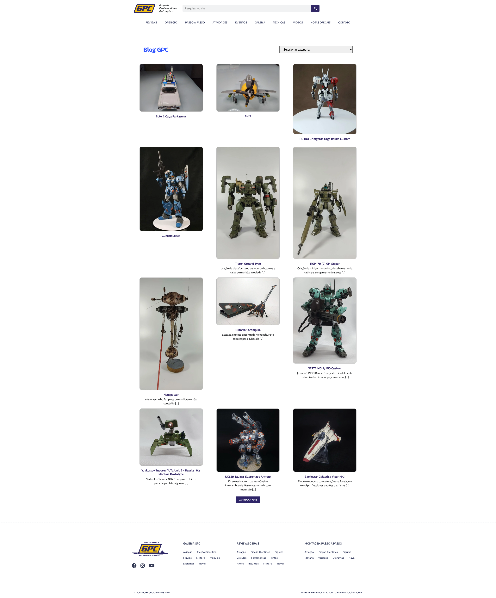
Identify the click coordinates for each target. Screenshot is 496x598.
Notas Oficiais (321, 22)
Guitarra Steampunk (248, 330)
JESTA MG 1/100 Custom (325, 368)
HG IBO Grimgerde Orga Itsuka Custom (325, 138)
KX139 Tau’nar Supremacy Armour (248, 476)
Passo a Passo (195, 22)
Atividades (220, 22)
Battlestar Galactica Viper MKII (325, 476)
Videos (298, 22)
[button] (248, 499)
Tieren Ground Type (248, 263)
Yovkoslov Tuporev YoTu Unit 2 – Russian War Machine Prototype (171, 472)
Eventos (241, 22)
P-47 (248, 116)
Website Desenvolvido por (331, 592)
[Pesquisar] (315, 8)
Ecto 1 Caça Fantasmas (171, 116)
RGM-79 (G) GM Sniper (325, 263)
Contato (344, 22)
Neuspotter (171, 394)
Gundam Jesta (171, 235)
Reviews (151, 22)
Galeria (260, 22)
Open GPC (171, 22)
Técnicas (279, 22)
